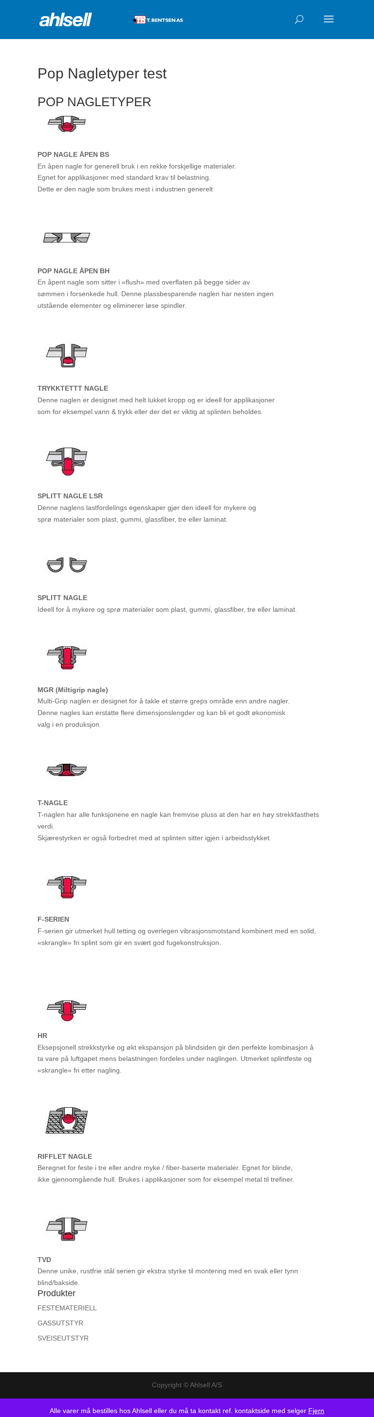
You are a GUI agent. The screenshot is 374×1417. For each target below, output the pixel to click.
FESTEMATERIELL (67, 1308)
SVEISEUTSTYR (63, 1338)
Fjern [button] (316, 1411)
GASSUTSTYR (60, 1323)
